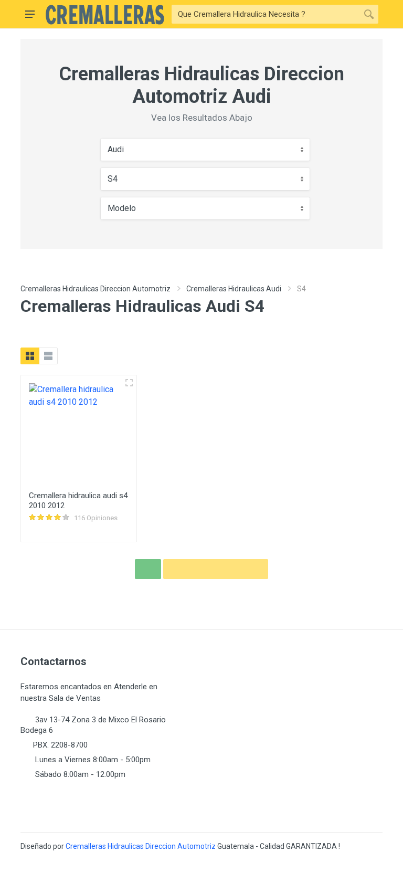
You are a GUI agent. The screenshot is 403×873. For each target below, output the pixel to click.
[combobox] (205, 150)
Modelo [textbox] (122, 208)
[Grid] (29, 356)
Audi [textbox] (116, 149)
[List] (48, 356)
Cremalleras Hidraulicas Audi (233, 289)
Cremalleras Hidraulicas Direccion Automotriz (95, 289)
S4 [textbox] (113, 179)
